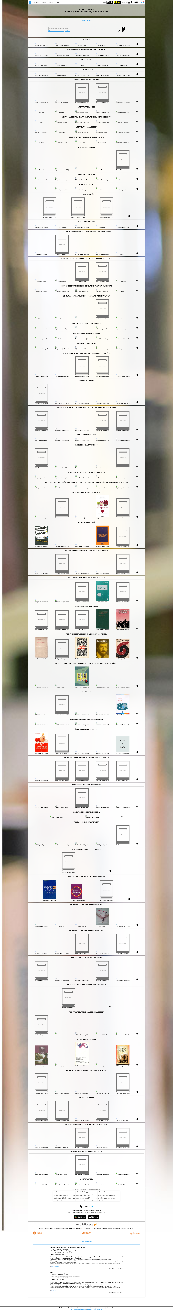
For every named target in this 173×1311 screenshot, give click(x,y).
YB (115, 2)
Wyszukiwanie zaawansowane (56, 31)
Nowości (36, 2)
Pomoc (51, 2)
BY (119, 2)
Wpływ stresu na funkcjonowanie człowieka (63, 1273)
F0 (129, 2)
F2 (136, 2)
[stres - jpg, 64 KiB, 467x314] (53, 1290)
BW (112, 2)
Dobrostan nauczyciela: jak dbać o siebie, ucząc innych (67, 1247)
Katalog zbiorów (87, 20)
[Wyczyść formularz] (119, 31)
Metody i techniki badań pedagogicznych (62, 1193)
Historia (44, 2)
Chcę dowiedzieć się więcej (78, 1309)
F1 (132, 2)
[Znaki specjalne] (123, 31)
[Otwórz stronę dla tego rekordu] (42, 44)
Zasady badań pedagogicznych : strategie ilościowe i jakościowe (67, 1198)
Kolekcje (67, 31)
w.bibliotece (77, 1228)
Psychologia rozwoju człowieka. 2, (105, 1200)
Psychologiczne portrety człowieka (61, 1195)
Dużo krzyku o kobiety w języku (104, 1193)
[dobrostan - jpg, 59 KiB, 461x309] (54, 1266)
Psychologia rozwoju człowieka (60, 1200)
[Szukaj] (123, 28)
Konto (57, 2)
